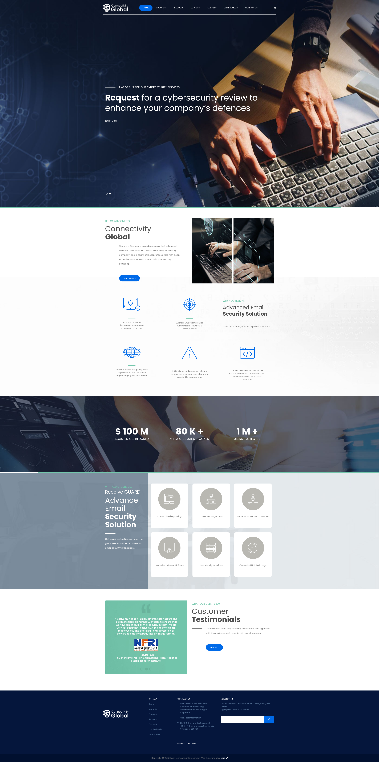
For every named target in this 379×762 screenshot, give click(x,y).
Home (146, 7)
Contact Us (251, 7)
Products (178, 7)
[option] (189, 103)
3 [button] (150, 669)
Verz (223, 758)
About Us (161, 7)
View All (213, 647)
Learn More (111, 120)
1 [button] (107, 194)
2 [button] (110, 194)
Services (195, 7)
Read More (167, 521)
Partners (212, 7)
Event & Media (231, 7)
